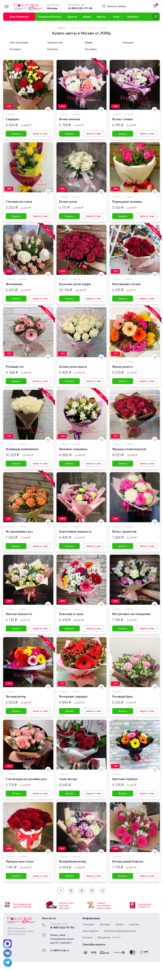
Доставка (105, 924)
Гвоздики (91, 49)
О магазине (88, 924)
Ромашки (15, 49)
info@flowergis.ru (59, 950)
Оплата (119, 924)
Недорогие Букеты (49, 16)
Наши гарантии (90, 931)
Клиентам (134, 924)
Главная (61, 28)
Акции (87, 16)
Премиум (132, 16)
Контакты (87, 937)
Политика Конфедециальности (120, 931)
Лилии (88, 42)
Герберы (52, 49)
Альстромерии (19, 42)
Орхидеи (127, 42)
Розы (116, 16)
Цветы (101, 16)
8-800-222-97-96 (80, 8)
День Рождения (19, 16)
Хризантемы (55, 42)
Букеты (72, 16)
